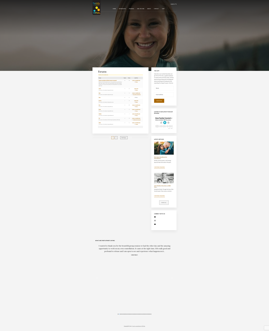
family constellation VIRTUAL (138, 326)
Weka (100, 122)
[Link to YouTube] (155, 224)
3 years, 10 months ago (136, 122)
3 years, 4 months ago (136, 80)
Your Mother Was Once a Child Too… (162, 186)
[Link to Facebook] (155, 217)
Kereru (100, 100)
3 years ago (136, 88)
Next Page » (123, 138)
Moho (100, 109)
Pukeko (100, 113)
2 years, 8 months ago (136, 113)
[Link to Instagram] (155, 221)
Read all (163, 202)
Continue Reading (159, 168)
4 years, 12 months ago (136, 118)
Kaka (99, 97)
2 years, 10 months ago (136, 109)
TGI (99, 118)
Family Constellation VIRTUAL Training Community (108, 80)
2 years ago (136, 100)
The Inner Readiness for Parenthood (160, 157)
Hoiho (100, 88)
